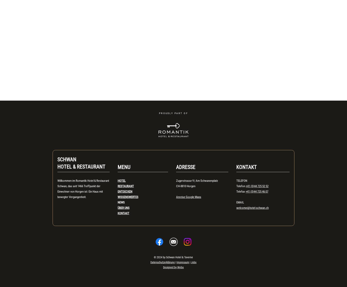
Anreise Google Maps (188, 197)
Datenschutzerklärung (162, 262)
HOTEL (122, 181)
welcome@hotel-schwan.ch (252, 208)
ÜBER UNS (124, 208)
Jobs (193, 262)
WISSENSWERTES (128, 197)
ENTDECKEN (125, 191)
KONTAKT (123, 213)
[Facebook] (159, 242)
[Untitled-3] (173, 242)
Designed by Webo (173, 267)
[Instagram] (188, 242)
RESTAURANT (126, 186)
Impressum (183, 262)
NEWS (121, 202)
